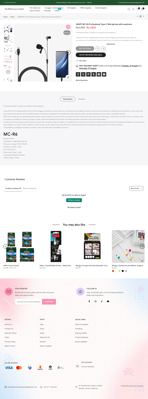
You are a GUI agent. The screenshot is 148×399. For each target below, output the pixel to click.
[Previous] (18, 52)
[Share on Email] (104, 74)
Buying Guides (81, 333)
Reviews (81, 99)
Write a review (74, 200)
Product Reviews (81, 337)
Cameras (47, 11)
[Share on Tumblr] (93, 74)
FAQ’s (7, 337)
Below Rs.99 (45, 337)
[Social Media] (89, 301)
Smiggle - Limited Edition (54, 8)
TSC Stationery (35, 8)
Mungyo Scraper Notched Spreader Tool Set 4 (92, 266)
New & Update (45, 346)
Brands (43, 341)
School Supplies (100, 8)
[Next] (68, 52)
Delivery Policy (10, 333)
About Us (8, 324)
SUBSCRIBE (49, 302)
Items (12, 17)
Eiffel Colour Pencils (11, 266)
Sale (41, 324)
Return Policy (10, 346)
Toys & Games (35, 11)
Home (5, 17)
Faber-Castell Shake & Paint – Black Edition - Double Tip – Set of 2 (56, 266)
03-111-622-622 (11, 2)
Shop (42, 328)
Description (67, 99)
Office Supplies (85, 8)
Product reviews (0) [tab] (13, 188)
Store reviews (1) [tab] (29, 188)
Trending (78, 328)
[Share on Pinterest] (88, 74)
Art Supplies (71, 8)
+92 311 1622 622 (50, 387)
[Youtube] (108, 301)
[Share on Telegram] (99, 74)
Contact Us (9, 328)
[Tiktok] (101, 301)
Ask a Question (82, 80)
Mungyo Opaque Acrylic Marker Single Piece (128, 266)
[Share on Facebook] (78, 74)
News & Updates (81, 324)
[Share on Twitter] (83, 74)
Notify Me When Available (90, 55)
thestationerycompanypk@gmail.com (132, 2)
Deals (57, 10)
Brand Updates (81, 341)
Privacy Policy (10, 341)
